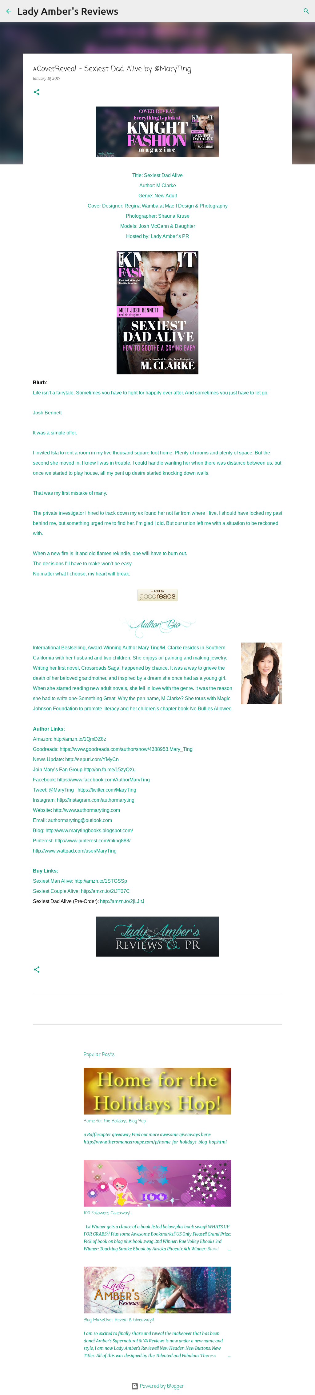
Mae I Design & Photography (196, 205)
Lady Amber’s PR (170, 236)
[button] (36, 92)
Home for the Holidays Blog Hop (115, 1121)
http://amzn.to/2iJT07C (105, 891)
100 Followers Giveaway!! (108, 1213)
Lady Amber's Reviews (67, 11)
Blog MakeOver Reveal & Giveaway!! (119, 1320)
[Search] (127, 11)
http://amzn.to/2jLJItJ (122, 901)
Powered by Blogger (161, 1386)
